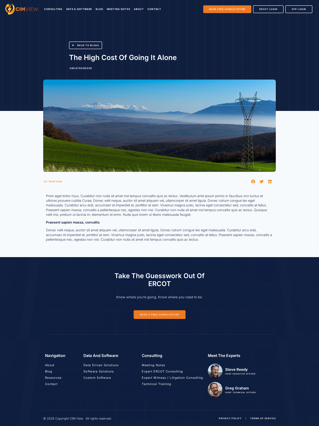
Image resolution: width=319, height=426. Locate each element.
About (139, 9)
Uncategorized (81, 68)
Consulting (53, 9)
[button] (253, 181)
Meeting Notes (118, 9)
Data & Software (79, 9)
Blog (99, 9)
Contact (154, 9)
